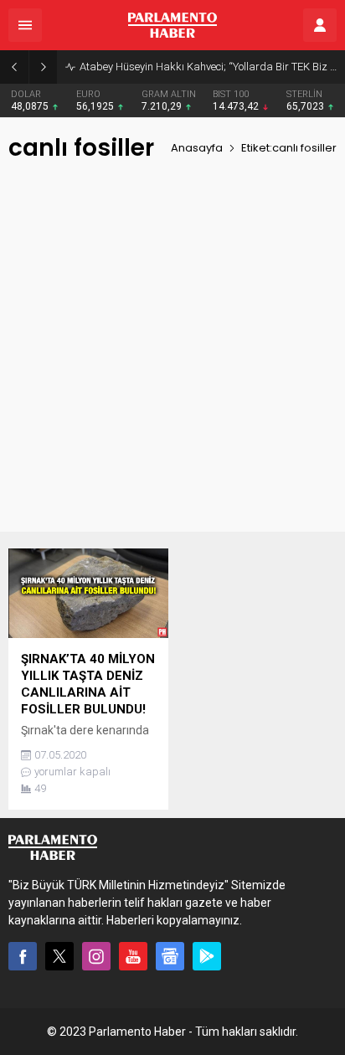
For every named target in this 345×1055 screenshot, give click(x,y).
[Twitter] (59, 956)
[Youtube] (133, 956)
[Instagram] (96, 956)
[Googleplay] (207, 956)
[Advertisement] (172, 359)
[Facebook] (22, 956)
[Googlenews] (170, 956)
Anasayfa (197, 148)
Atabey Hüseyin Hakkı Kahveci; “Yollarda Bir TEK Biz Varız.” (208, 66)
